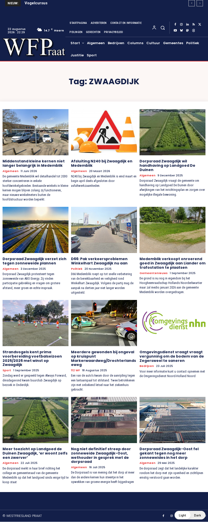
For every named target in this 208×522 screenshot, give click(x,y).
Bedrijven (147, 366)
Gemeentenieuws (154, 273)
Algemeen (11, 171)
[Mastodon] (187, 31)
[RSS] (193, 25)
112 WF (75, 370)
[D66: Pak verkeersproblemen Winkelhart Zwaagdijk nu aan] (104, 230)
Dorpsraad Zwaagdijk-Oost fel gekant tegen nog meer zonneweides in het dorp (169, 453)
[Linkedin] (187, 25)
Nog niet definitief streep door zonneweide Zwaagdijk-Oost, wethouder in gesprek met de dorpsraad (101, 455)
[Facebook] (175, 25)
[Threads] (193, 31)
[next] (200, 3)
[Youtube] (175, 31)
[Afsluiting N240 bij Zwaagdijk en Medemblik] (104, 132)
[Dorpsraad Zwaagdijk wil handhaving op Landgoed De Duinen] (172, 132)
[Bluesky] (181, 31)
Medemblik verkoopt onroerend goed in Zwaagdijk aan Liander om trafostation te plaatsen (172, 263)
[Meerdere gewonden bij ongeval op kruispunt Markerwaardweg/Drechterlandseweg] (104, 323)
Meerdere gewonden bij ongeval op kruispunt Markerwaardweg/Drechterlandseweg (103, 358)
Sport (7, 370)
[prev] (191, 3)
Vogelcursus (36, 3)
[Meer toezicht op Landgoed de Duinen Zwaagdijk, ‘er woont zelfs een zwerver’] (35, 420)
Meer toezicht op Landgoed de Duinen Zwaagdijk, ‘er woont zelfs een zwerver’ (35, 453)
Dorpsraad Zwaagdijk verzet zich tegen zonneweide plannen (34, 261)
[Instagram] (181, 25)
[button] (162, 27)
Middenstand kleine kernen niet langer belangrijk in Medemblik (34, 163)
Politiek (76, 269)
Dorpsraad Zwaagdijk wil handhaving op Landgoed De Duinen (167, 165)
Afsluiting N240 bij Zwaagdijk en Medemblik (101, 163)
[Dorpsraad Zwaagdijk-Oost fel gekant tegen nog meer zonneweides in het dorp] (172, 420)
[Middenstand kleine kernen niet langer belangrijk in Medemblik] (35, 132)
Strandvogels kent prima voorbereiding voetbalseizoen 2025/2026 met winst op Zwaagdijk (32, 358)
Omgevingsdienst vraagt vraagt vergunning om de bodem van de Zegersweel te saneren (172, 356)
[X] (200, 25)
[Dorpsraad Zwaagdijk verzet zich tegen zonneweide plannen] (35, 230)
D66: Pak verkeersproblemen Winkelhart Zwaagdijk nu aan (99, 261)
